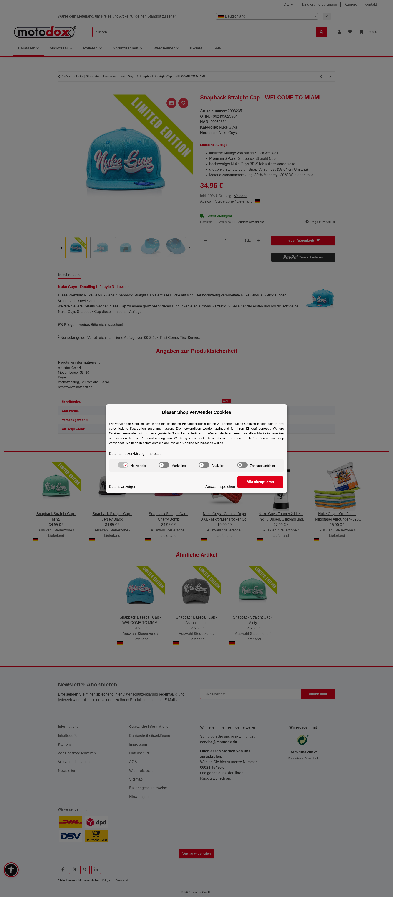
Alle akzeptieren (260, 482)
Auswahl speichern (220, 487)
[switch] (123, 465)
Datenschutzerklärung (126, 454)
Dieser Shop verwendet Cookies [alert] (196, 412)
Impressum (155, 454)
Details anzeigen (122, 487)
